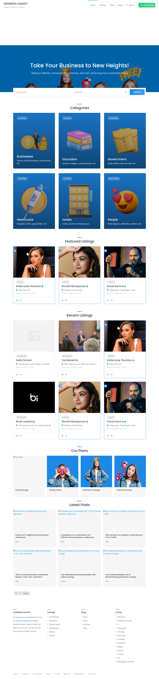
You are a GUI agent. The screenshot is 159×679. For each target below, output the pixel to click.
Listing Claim (55, 490)
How (107, 581)
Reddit (120, 646)
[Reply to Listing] (17, 300)
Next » (26, 593)
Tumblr (120, 654)
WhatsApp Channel (125, 661)
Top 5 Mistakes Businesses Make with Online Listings (78, 575)
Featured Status (124, 490)
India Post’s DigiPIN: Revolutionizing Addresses (31, 536)
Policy (48, 674)
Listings (102, 5)
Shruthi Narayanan (74, 286)
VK (118, 658)
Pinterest (121, 643)
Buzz (17, 542)
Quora (120, 650)
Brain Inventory (25, 421)
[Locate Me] (126, 92)
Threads (121, 632)
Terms (57, 674)
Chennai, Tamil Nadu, (73, 290)
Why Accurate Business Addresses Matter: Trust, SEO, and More (31, 575)
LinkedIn (121, 639)
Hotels (67, 220)
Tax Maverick (70, 360)
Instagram (121, 628)
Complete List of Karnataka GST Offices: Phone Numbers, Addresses (77, 536)
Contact (25, 674)
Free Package (21, 490)
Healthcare (25, 220)
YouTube (121, 635)
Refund (67, 674)
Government (117, 159)
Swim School (24, 360)
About (16, 674)
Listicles (63, 581)
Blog (120, 5)
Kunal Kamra (115, 286)
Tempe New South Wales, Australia (33, 364)
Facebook (121, 617)
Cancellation (79, 674)
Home (92, 5)
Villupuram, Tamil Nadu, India (122, 290)
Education (69, 159)
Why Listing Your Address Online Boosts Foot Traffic (124, 536)
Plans (112, 5)
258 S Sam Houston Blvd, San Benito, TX (81, 364)
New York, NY (24, 290)
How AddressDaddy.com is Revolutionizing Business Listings (120, 575)
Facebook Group (124, 620)
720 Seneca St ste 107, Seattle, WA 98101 (35, 425)
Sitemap (91, 674)
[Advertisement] (79, 27)
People (113, 220)
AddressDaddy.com (24, 620)
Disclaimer (37, 674)
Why (107, 542)
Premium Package (91, 490)
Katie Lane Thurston (28, 286)
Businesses (25, 156)
